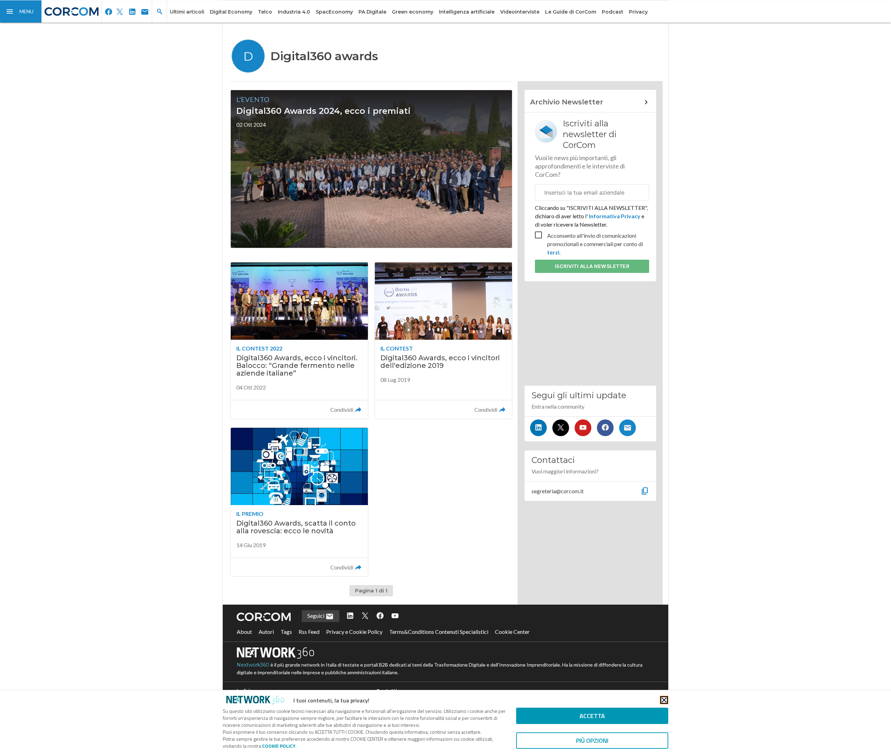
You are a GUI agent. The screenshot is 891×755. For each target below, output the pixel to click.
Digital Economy (231, 12)
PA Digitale (372, 12)
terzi (553, 252)
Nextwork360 (253, 665)
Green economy (412, 12)
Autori (266, 631)
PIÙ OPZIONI (592, 740)
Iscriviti (592, 266)
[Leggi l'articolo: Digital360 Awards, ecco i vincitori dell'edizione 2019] (443, 340)
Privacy (638, 12)
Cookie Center (512, 631)
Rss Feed (309, 631)
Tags (286, 631)
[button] (21, 11)
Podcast (612, 12)
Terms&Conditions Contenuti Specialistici (438, 631)
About (244, 631)
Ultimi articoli (187, 12)
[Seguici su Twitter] (560, 427)
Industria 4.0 (294, 12)
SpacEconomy (334, 12)
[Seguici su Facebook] (605, 427)
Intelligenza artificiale (467, 12)
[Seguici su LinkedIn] (538, 427)
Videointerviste (519, 12)
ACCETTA (592, 716)
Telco (265, 12)
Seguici (316, 615)
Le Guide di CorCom (570, 12)
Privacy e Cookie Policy (354, 631)
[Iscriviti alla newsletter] (627, 427)
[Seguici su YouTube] (583, 427)
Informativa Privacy (614, 216)
